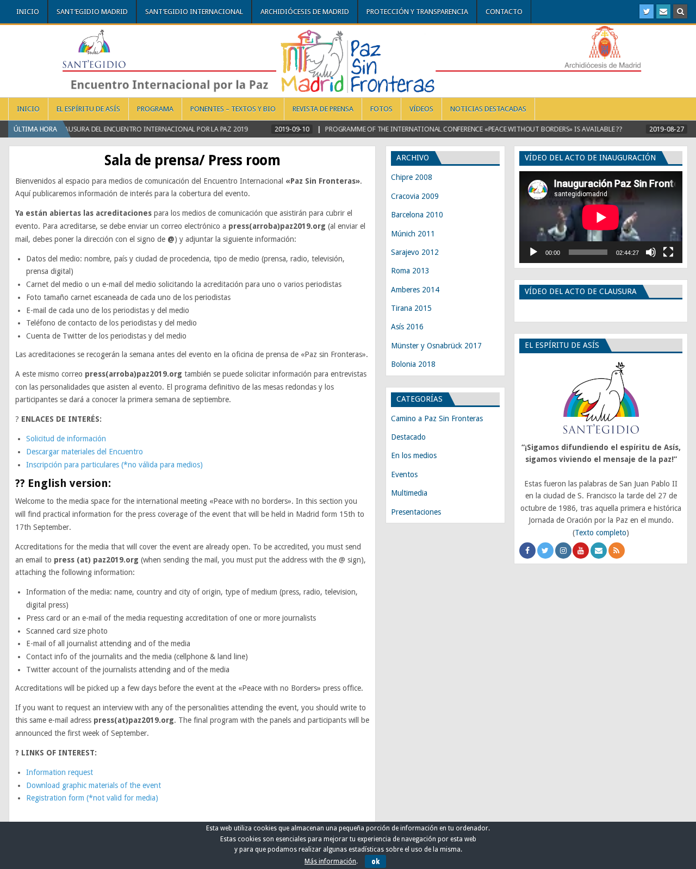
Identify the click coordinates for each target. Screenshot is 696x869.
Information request (59, 772)
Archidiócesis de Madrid (304, 12)
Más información (330, 861)
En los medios (414, 455)
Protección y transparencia (417, 12)
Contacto (504, 12)
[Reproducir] (533, 252)
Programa (155, 109)
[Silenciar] (650, 252)
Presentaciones (416, 512)
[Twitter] (646, 11)
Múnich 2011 (413, 233)
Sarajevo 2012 (415, 252)
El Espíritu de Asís (88, 109)
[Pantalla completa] (668, 252)
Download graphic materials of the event (93, 785)
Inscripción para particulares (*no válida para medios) (114, 464)
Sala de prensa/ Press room (192, 160)
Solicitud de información (66, 438)
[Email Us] (663, 11)
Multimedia (409, 493)
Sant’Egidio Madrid (92, 12)
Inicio (27, 12)
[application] (600, 217)
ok (375, 861)
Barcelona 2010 (417, 214)
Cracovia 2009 (415, 196)
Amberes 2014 (415, 289)
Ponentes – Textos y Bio (233, 109)
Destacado (408, 437)
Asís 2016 (407, 326)
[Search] (680, 11)
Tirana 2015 (411, 308)
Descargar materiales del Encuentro (84, 451)
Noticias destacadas (488, 109)
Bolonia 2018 (413, 364)
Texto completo (600, 532)
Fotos (381, 109)
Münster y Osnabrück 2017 (436, 345)
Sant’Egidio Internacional (194, 12)
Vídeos (421, 109)
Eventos (404, 474)
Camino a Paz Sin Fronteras (437, 418)
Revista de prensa (323, 109)
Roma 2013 (410, 270)
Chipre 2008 (411, 177)
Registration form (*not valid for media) (92, 797)
